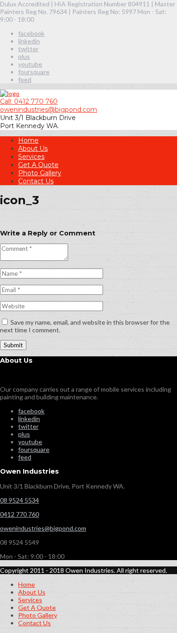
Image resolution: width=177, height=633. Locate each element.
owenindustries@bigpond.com (48, 110)
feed (24, 79)
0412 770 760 (19, 514)
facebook (31, 33)
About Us (33, 148)
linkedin (29, 41)
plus (24, 56)
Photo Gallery (39, 173)
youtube (30, 64)
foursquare (33, 72)
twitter (28, 49)
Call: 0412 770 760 (29, 101)
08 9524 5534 (19, 500)
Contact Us (36, 181)
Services (31, 157)
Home (28, 140)
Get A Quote (38, 165)
